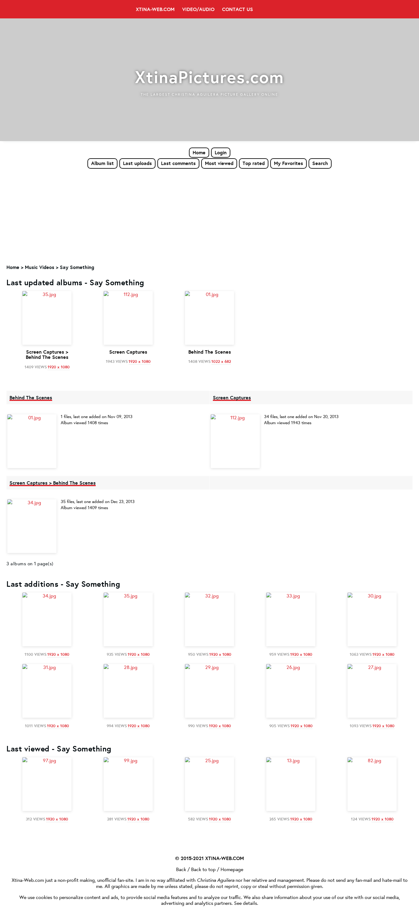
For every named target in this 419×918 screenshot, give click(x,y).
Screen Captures (232, 397)
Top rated (254, 163)
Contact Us (237, 9)
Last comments (178, 163)
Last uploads (137, 163)
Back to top (203, 869)
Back (181, 869)
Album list (102, 163)
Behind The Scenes (31, 397)
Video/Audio (198, 9)
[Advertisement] (209, 215)
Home (199, 152)
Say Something (77, 267)
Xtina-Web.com (155, 9)
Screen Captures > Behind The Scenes (53, 482)
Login (221, 152)
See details (245, 903)
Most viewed (219, 163)
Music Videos (39, 267)
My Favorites (288, 163)
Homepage (232, 869)
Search (320, 163)
